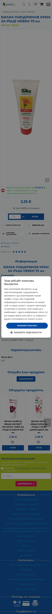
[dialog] (26, 307)
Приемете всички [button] (27, 325)
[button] (26, 332)
